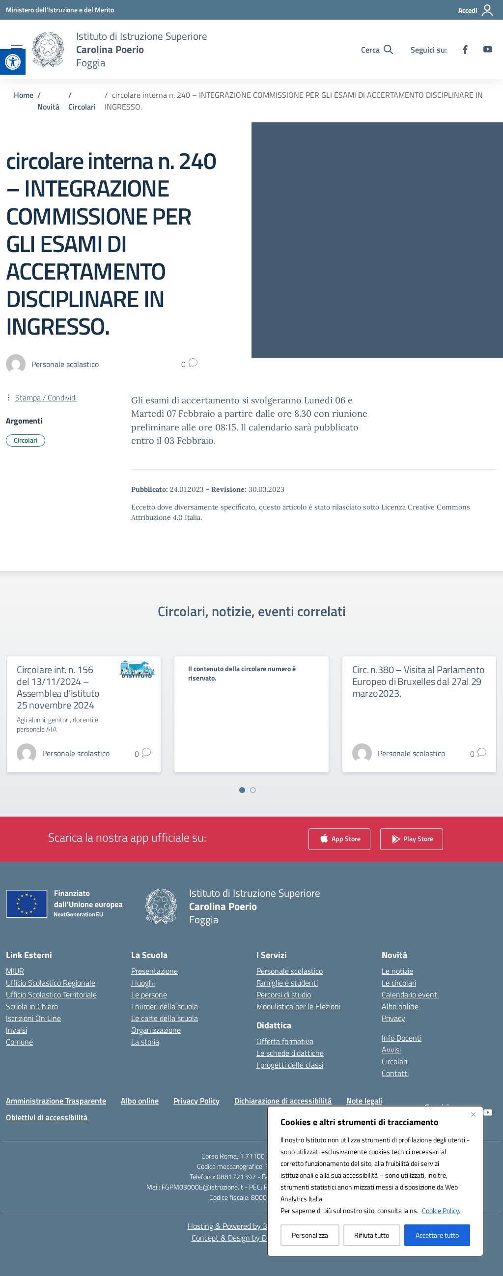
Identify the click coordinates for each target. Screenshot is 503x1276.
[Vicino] (473, 1114)
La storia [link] (145, 1042)
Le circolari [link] (399, 983)
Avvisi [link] (391, 1049)
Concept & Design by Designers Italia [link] (252, 1238)
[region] (375, 1181)
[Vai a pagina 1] (242, 790)
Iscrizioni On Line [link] (33, 1018)
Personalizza (310, 1235)
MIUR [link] (15, 971)
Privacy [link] (393, 1018)
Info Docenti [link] (401, 1038)
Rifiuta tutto (371, 1235)
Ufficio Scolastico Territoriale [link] (51, 994)
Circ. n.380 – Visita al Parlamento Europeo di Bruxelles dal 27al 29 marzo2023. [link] (418, 681)
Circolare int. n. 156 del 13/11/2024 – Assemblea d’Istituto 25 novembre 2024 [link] (58, 687)
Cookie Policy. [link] (441, 1210)
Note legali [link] (364, 1100)
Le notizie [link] (397, 971)
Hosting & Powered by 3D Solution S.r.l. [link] (252, 1226)
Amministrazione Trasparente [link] (56, 1100)
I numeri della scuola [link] (164, 1006)
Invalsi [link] (16, 1030)
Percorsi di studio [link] (283, 994)
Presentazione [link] (154, 971)
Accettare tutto (437, 1235)
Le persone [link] (149, 994)
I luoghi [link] (143, 983)
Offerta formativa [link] (284, 1041)
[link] (13, 62)
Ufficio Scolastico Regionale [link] (50, 983)
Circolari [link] (25, 440)
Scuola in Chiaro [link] (32, 1006)
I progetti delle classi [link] (289, 1065)
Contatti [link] (395, 1073)
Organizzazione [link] (156, 1030)
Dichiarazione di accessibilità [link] (283, 1100)
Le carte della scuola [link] (164, 1018)
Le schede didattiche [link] (290, 1053)
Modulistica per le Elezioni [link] (298, 1006)
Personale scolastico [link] (289, 971)
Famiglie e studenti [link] (287, 983)
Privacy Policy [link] (196, 1100)
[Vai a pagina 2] (253, 790)
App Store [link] (345, 838)
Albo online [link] (400, 1006)
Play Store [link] (417, 838)
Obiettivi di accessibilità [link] (46, 1117)
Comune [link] (19, 1042)
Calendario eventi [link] (410, 994)
